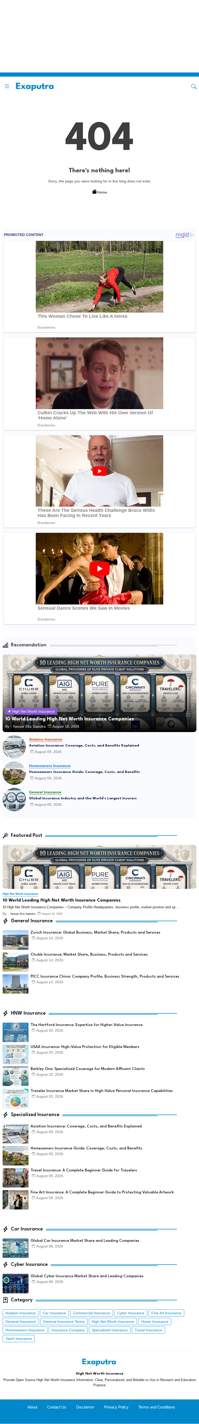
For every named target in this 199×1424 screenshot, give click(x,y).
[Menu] (7, 86)
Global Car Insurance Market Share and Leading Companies (85, 1241)
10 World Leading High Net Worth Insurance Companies (61, 900)
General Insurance (20, 1321)
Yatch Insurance (18, 1339)
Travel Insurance (148, 1330)
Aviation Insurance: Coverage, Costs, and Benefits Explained (84, 745)
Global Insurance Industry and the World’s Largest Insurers (83, 798)
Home (102, 192)
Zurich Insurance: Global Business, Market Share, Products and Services (95, 933)
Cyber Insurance (130, 1313)
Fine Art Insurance (166, 1313)
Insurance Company (68, 1330)
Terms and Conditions (156, 1407)
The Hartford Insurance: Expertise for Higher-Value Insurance (87, 1025)
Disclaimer (85, 1407)
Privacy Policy (116, 1407)
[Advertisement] (99, 36)
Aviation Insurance (20, 1313)
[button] (194, 86)
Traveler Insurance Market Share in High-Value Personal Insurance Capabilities (102, 1091)
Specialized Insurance (110, 1330)
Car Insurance (54, 1313)
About (32, 1407)
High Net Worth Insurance (113, 1321)
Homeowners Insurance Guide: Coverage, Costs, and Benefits (84, 772)
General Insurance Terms (64, 1321)
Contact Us (56, 1407)
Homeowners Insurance (25, 1330)
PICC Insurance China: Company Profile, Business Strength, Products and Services (105, 977)
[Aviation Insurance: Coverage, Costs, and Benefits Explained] (14, 746)
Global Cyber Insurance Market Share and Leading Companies (87, 1276)
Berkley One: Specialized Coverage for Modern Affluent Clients (88, 1069)
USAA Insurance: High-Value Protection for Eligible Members (85, 1047)
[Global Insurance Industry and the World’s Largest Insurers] (14, 799)
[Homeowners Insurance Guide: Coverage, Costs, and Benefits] (14, 773)
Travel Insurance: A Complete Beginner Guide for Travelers (84, 1170)
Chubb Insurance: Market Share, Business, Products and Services (89, 955)
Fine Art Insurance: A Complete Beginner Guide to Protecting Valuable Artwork (102, 1192)
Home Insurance (154, 1321)
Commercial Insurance (91, 1313)
